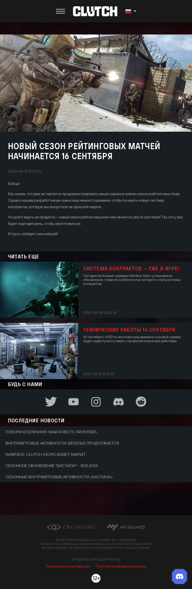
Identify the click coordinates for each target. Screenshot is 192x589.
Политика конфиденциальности (121, 566)
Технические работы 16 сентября (129, 329)
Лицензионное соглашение (68, 566)
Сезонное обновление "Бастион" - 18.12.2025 (52, 465)
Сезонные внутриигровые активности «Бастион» (59, 476)
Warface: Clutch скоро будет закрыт (46, 454)
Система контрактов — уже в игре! (131, 268)
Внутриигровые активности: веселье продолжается (62, 443)
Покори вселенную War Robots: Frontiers (51, 431)
